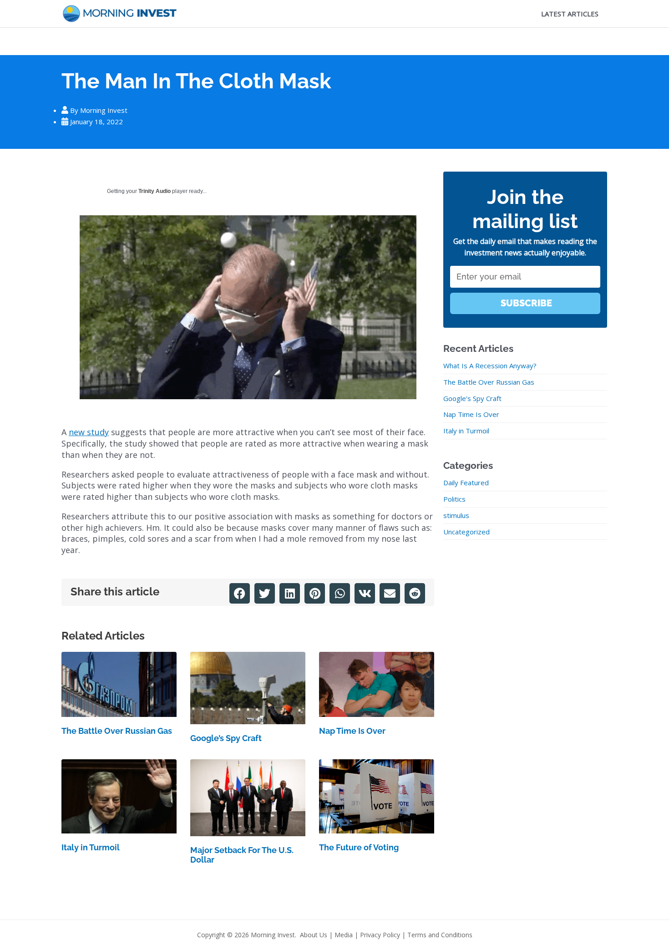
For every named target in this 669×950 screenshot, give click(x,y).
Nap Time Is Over (352, 731)
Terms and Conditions (439, 934)
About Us (313, 934)
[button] (239, 593)
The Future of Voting (359, 847)
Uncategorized (466, 531)
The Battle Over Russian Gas (116, 731)
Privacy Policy (380, 934)
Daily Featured (466, 482)
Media (343, 934)
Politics (454, 498)
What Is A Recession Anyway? (490, 365)
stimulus (456, 515)
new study (89, 432)
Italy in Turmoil (90, 847)
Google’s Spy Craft (226, 738)
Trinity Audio (154, 191)
